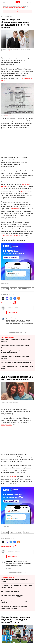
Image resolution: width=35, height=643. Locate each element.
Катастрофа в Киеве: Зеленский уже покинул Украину (15, 580)
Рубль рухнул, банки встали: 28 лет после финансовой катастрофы (14, 352)
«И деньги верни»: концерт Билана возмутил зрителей (15, 357)
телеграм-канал (8, 115)
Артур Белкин (6, 283)
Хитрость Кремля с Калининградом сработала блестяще (15, 340)
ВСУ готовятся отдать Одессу (10, 591)
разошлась (25, 191)
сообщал (13, 477)
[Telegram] (10, 298)
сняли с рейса (14, 209)
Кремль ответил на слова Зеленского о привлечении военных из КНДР (13, 596)
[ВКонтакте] (14, 298)
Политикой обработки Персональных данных (13, 7)
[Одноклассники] (18, 298)
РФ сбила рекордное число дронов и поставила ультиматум (16, 346)
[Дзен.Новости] (3, 298)
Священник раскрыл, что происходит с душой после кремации (17, 601)
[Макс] (7, 298)
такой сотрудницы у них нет (11, 236)
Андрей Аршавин (10, 50)
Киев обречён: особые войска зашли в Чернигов (16, 362)
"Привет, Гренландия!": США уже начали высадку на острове (17, 367)
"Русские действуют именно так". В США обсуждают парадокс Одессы (17, 586)
